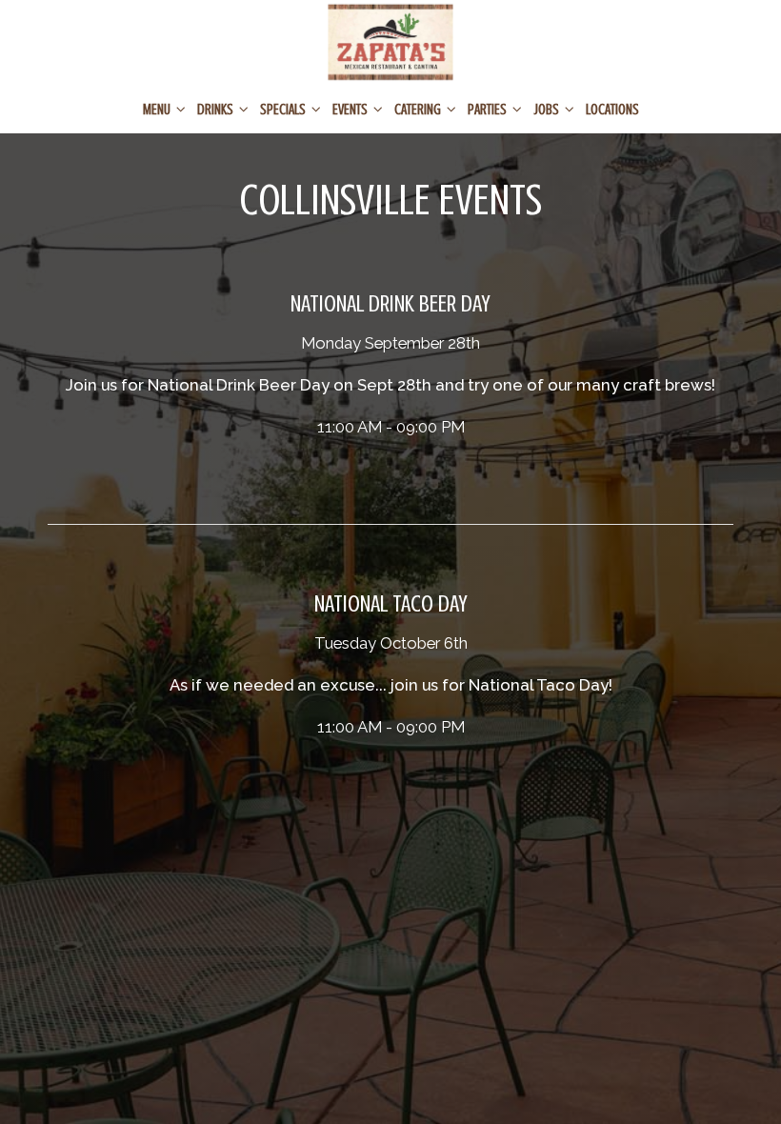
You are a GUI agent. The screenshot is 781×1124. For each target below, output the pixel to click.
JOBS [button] (547, 109)
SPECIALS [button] (284, 109)
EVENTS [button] (351, 109)
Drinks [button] (216, 109)
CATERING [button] (419, 109)
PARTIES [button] (489, 109)
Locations (612, 109)
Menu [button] (158, 109)
